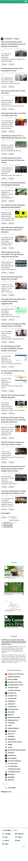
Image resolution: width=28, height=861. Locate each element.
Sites (6, 837)
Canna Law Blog (12, 679)
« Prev (3, 517)
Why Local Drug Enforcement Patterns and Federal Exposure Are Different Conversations (13, 44)
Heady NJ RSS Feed (7, 527)
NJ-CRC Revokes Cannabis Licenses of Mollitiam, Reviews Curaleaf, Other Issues (12, 348)
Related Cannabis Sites (14, 670)
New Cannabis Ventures (15, 742)
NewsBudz (14, 636)
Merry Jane (11, 733)
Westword (11, 780)
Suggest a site (6, 791)
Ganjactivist (11, 704)
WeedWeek (11, 777)
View (4, 64)
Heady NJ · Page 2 (12, 39)
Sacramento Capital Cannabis (17, 750)
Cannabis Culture (13, 687)
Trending (7, 833)
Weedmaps (11, 774)
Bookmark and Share (8, 525)
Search (6, 840)
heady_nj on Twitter (8, 524)
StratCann (11, 752)
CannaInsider (12, 787)
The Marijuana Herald (14, 769)
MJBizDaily (11, 736)
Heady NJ (11, 714)
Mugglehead (11, 739)
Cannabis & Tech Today (15, 682)
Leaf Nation (11, 723)
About (6, 844)
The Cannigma (12, 758)
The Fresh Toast (12, 763)
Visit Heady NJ (6, 522)
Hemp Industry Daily (14, 717)
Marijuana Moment (13, 728)
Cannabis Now (12, 693)
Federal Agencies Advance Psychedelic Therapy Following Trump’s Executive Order (12, 254)
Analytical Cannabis (14, 676)
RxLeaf (10, 747)
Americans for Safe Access (16, 674)
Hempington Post (13, 720)
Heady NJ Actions (14, 520)
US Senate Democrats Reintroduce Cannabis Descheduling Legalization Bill (13, 301)
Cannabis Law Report (14, 690)
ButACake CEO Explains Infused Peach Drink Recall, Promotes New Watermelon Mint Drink (13, 420)
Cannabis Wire (12, 698)
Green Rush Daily (13, 709)
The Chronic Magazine (14, 761)
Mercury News (12, 731)
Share (12, 64)
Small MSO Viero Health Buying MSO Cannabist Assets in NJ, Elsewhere (12, 230)
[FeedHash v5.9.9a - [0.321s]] (23, 847)
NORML (10, 744)
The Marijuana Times (14, 771)
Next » (14, 517)
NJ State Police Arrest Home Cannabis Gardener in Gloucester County (12, 160)
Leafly (10, 725)
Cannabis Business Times (15, 685)
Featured (14, 562)
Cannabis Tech (12, 695)
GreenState (11, 712)
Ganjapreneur (12, 706)
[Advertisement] (14, 21)
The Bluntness (12, 755)
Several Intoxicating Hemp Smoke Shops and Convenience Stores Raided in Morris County (13, 468)
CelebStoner (11, 701)
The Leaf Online (12, 766)
